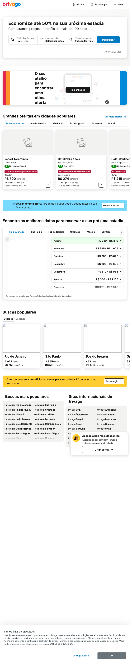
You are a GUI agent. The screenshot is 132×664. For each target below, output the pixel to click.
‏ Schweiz (76, 428)
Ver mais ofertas (114, 116)
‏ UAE (74, 409)
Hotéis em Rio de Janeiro (18, 405)
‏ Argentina (106, 409)
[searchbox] (26, 41)
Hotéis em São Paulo (45, 405)
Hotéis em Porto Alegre (46, 433)
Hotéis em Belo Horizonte (18, 423)
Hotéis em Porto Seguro (18, 433)
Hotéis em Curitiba (44, 414)
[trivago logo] (12, 4)
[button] (23, 40)
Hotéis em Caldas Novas (18, 428)
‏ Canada (105, 424)
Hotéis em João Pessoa (17, 419)
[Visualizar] (48, 185)
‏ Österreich (78, 414)
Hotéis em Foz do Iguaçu (18, 409)
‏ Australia (106, 414)
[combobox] (23, 40)
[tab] (15, 123)
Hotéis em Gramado (44, 409)
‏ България (106, 419)
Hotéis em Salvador (44, 428)
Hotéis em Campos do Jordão (47, 423)
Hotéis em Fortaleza (44, 419)
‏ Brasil (75, 424)
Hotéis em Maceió (14, 414)
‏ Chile (104, 428)
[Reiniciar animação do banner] (107, 102)
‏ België (75, 419)
